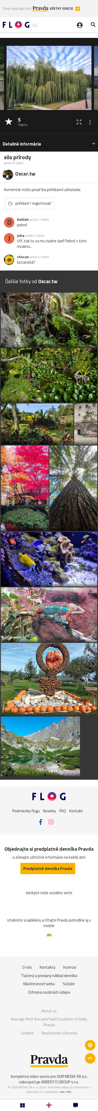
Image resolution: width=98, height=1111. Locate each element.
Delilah (23, 219)
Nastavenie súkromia (59, 1033)
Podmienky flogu (26, 811)
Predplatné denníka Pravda (47, 868)
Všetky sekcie (62, 8)
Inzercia (69, 967)
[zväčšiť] (79, 121)
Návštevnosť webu (39, 984)
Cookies (27, 1033)
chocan (23, 256)
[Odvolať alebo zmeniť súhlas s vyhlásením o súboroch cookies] (90, 1045)
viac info (65, 1091)
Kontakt (76, 811)
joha (20, 235)
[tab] (49, 141)
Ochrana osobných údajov (49, 992)
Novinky (49, 811)
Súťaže (69, 984)
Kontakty (47, 967)
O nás (27, 967)
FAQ (62, 811)
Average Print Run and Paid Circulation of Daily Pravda (49, 1022)
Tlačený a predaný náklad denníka (49, 975)
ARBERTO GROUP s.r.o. (60, 1082)
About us (49, 1011)
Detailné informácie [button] (22, 144)
